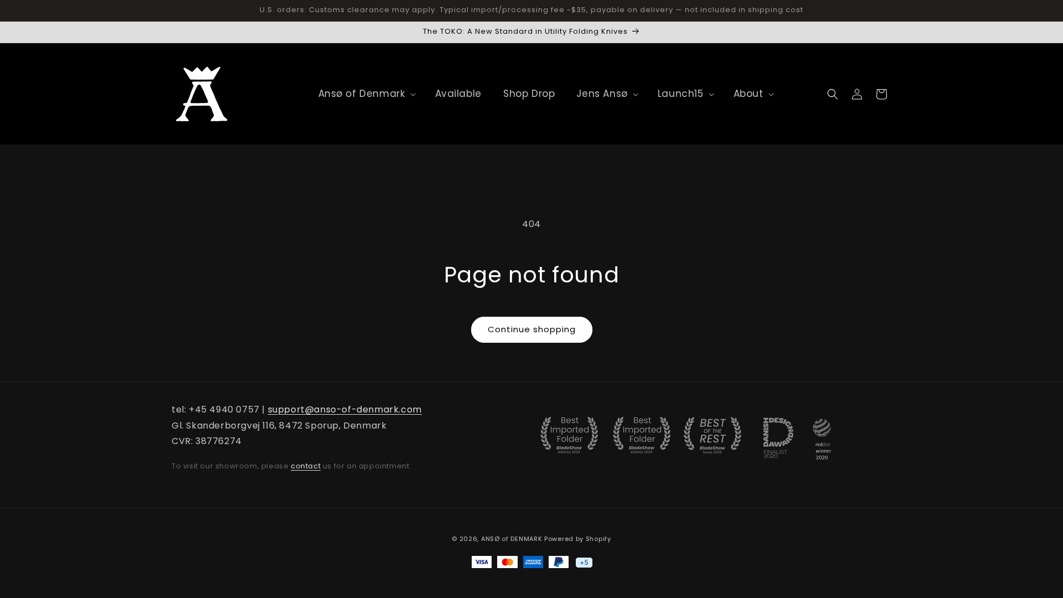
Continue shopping (532, 329)
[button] (361, 93)
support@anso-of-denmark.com (345, 409)
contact (306, 466)
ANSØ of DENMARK (512, 538)
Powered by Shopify (577, 538)
